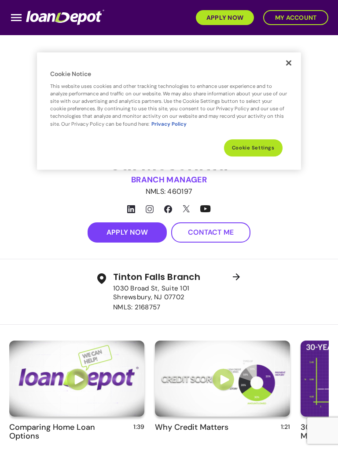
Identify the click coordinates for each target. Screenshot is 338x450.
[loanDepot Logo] (65, 16)
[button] (223, 16)
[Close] (288, 63)
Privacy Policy (169, 124)
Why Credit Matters (191, 427)
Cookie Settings (253, 148)
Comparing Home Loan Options (52, 431)
